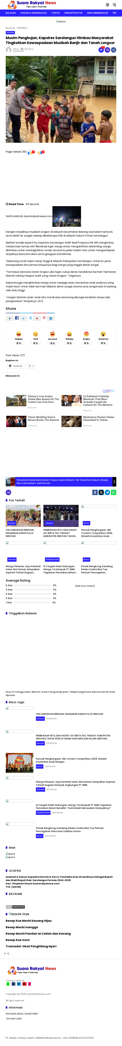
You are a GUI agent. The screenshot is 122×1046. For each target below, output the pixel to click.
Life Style (23, 914)
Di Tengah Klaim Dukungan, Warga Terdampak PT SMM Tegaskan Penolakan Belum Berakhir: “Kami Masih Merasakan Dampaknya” (59, 569)
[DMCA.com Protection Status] (15, 906)
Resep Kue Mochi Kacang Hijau (29, 921)
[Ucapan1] (61, 21)
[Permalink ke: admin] (9, 50)
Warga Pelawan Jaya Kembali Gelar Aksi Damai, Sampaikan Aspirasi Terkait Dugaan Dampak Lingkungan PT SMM (23, 569)
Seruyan (11, 523)
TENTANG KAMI (13, 1018)
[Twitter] (101, 492)
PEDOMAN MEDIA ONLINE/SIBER (22, 1013)
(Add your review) (85, 585)
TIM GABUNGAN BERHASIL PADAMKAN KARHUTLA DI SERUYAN (20, 533)
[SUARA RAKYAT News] (31, 4)
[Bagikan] (113, 50)
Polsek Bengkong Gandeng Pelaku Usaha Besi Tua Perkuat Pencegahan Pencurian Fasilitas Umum (97, 569)
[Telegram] (107, 492)
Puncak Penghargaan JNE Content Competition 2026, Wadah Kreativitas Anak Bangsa (97, 533)
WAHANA (10, 32)
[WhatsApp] (113, 492)
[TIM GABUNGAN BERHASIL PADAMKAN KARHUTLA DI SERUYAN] (23, 516)
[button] (107, 5)
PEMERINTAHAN (52, 559)
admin (16, 49)
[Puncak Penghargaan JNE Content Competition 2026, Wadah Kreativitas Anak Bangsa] (98, 516)
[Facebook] (95, 492)
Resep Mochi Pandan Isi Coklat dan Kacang (38, 934)
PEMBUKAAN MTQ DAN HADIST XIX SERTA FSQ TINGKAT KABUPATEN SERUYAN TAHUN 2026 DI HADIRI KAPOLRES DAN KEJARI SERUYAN (60, 533)
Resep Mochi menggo (22, 927)
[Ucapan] (10, 853)
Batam (86, 523)
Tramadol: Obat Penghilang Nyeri (31, 946)
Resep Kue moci (18, 940)
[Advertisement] (61, 180)
